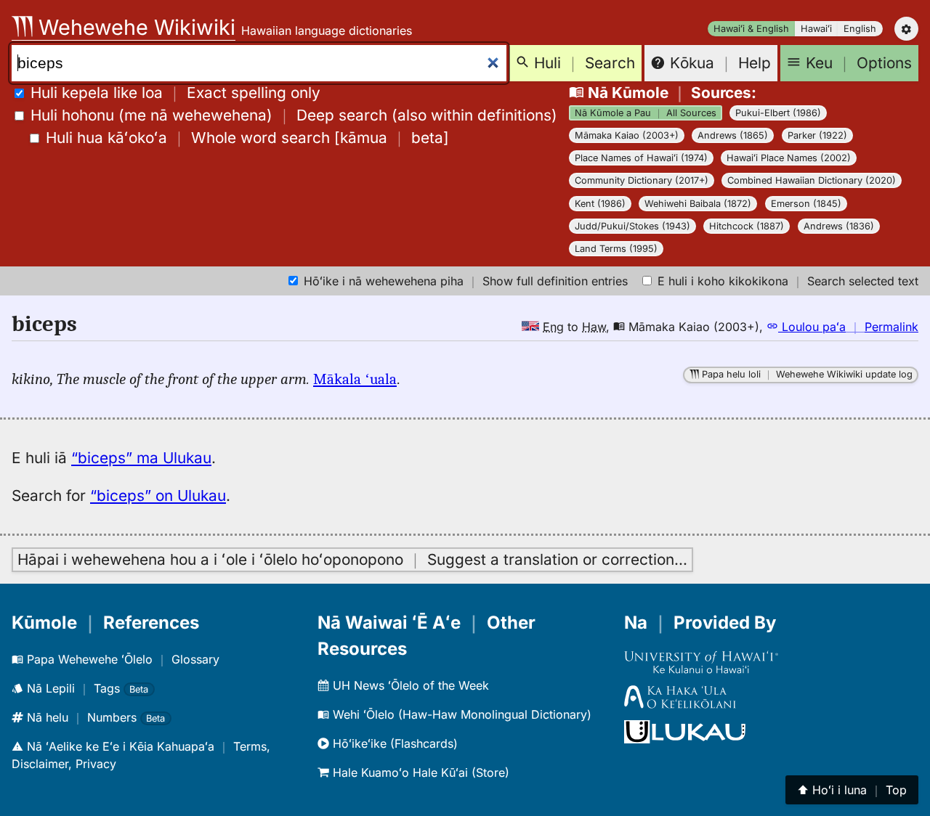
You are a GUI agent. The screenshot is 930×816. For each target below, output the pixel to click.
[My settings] (906, 29)
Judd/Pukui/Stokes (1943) (632, 226)
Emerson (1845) (806, 203)
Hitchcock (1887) (746, 226)
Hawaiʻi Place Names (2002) (789, 157)
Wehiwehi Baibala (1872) (697, 203)
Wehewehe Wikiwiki (134, 27)
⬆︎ (852, 790)
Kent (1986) (600, 203)
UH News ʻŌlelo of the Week (409, 685)
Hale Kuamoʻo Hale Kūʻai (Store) (419, 772)
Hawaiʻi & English (751, 28)
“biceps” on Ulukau (158, 495)
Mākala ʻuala (355, 379)
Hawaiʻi (816, 28)
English (860, 28)
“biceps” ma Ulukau (141, 458)
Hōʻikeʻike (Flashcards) (393, 743)
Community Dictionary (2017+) (641, 180)
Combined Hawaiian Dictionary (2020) (811, 180)
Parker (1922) (817, 135)
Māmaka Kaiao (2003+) (627, 135)
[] (247, 137)
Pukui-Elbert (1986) (778, 112)
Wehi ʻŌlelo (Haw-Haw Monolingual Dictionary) (460, 714)
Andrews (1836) (839, 226)
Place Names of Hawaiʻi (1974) (641, 157)
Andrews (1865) (733, 135)
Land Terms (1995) (616, 248)
